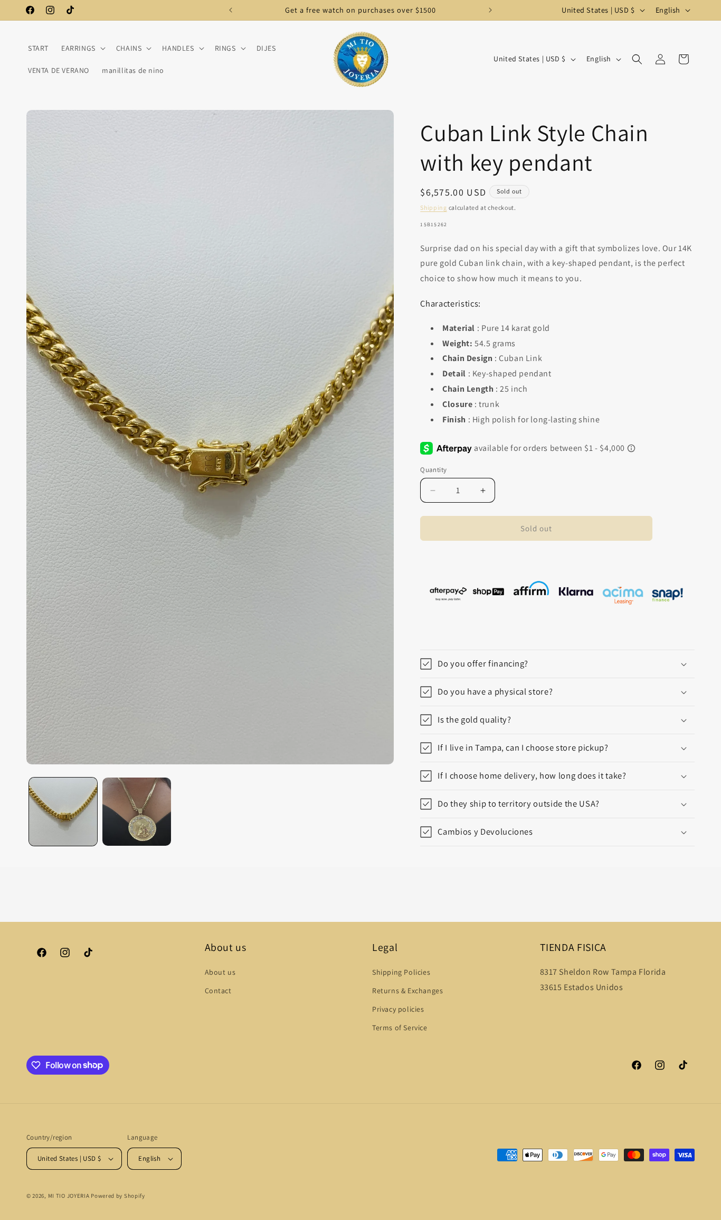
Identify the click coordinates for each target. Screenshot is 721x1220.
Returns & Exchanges (407, 990)
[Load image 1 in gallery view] (63, 812)
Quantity (433, 469)
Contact (218, 990)
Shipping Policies (401, 972)
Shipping (433, 207)
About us (220, 972)
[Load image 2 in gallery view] (136, 812)
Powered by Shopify (118, 1195)
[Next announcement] (490, 10)
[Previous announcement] (230, 10)
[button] (82, 48)
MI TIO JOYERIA (69, 1195)
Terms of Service (400, 1027)
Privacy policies (398, 1009)
